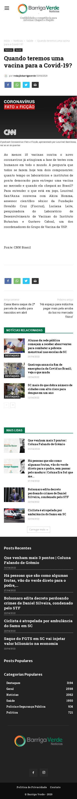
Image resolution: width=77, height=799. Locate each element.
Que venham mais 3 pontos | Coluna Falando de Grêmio (47, 442)
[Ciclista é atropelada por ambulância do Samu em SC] (14, 515)
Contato (55, 787)
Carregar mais (37, 529)
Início (7, 40)
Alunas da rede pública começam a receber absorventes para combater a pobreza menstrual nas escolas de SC (49, 346)
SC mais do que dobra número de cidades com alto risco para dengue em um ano (50, 389)
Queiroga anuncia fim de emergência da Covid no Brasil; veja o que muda (49, 368)
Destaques (12, 355)
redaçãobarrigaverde (24, 75)
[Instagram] (44, 773)
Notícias (18, 40)
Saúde (29, 40)
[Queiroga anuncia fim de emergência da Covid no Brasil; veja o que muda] (14, 370)
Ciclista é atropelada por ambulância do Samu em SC (47, 512)
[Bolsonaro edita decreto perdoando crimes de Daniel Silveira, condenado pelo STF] (14, 494)
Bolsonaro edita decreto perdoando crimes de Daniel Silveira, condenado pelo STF (48, 493)
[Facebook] (33, 773)
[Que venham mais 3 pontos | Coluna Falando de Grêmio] (14, 445)
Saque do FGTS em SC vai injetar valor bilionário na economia (34, 641)
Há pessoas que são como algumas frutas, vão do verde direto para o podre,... (36, 580)
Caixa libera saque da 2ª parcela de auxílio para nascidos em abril (19, 308)
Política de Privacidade (32, 787)
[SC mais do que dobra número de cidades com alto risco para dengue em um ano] (14, 390)
